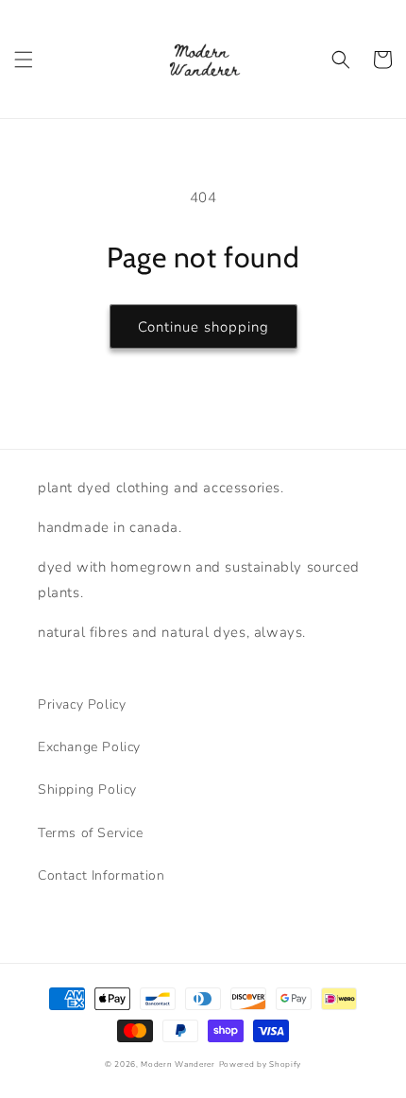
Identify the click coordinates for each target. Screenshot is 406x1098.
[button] (23, 59)
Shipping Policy (87, 789)
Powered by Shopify (260, 1064)
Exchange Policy (89, 747)
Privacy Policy (82, 704)
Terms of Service (91, 833)
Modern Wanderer (178, 1064)
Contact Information (101, 875)
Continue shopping (203, 326)
